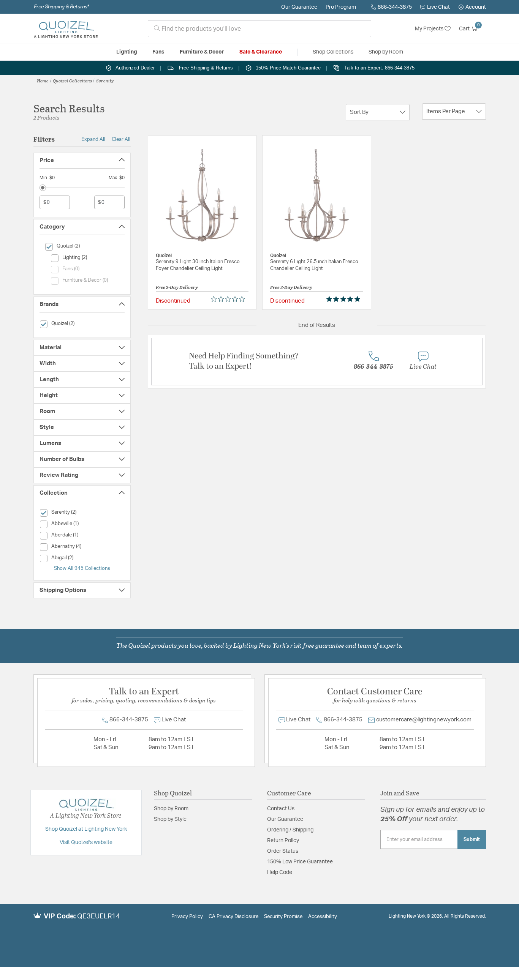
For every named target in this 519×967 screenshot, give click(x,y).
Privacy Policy (187, 916)
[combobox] (259, 28)
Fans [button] (158, 52)
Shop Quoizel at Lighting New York (86, 829)
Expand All (93, 139)
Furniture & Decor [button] (202, 52)
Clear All (121, 139)
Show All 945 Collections (82, 568)
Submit (472, 839)
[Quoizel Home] (65, 29)
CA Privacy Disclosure (233, 916)
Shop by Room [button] (386, 52)
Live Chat (438, 7)
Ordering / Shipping (290, 830)
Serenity (105, 80)
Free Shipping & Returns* (61, 6)
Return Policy (283, 840)
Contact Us (280, 808)
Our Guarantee (299, 7)
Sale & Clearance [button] (260, 52)
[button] (472, 7)
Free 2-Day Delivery (177, 287)
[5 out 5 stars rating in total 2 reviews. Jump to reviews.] (344, 299)
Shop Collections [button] (333, 52)
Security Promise (283, 916)
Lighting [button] (126, 52)
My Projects (430, 29)
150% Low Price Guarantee (300, 861)
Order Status (282, 851)
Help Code (279, 872)
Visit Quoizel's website (86, 842)
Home (43, 80)
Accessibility (322, 916)
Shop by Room (171, 808)
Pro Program (341, 7)
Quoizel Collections (72, 80)
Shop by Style (170, 819)
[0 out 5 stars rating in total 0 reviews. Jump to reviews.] (229, 299)
